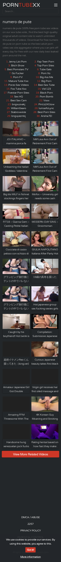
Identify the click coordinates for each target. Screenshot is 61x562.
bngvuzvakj (18, 104)
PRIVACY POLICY (30, 530)
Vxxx (46, 100)
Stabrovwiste (18, 112)
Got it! (30, 549)
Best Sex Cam (18, 100)
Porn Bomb (46, 96)
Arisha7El (46, 116)
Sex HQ (18, 96)
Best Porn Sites (46, 112)
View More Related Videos (30, 454)
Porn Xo (45, 73)
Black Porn (46, 92)
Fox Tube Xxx (18, 88)
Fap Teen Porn (45, 61)
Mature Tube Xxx (18, 81)
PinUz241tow (46, 104)
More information (30, 556)
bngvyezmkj (18, 116)
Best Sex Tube (46, 85)
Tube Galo (46, 69)
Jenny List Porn (18, 61)
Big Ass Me (46, 77)
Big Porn (46, 81)
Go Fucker (18, 73)
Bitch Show (17, 65)
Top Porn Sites (45, 65)
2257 (30, 524)
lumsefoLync (46, 108)
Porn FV (18, 77)
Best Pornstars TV (17, 69)
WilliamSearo (18, 108)
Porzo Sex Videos (18, 85)
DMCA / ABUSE (30, 517)
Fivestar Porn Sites (18, 92)
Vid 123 (46, 88)
